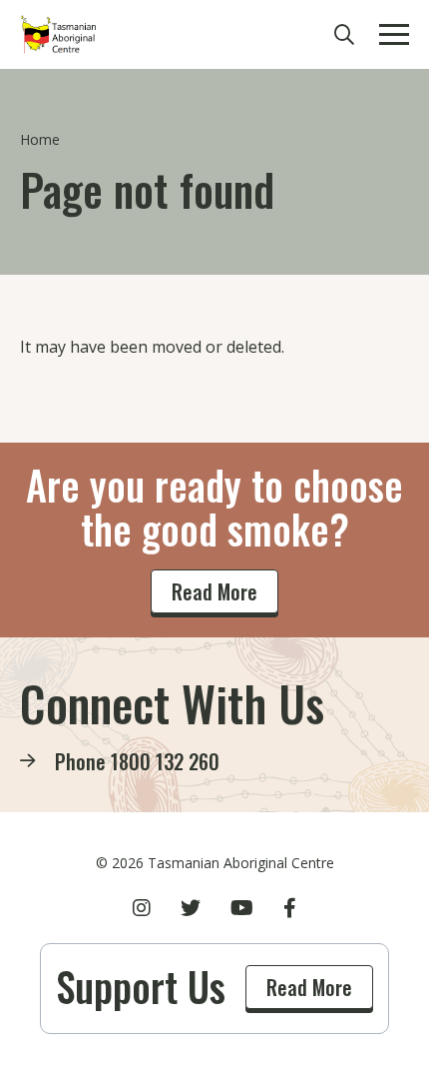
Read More (214, 591)
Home (40, 139)
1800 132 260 (165, 761)
